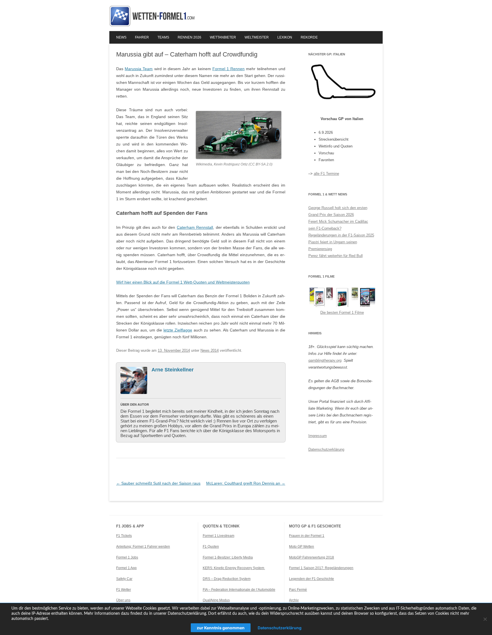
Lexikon (284, 37)
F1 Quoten (211, 547)
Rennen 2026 (189, 37)
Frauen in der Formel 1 (306, 536)
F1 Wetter (123, 590)
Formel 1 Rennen (228, 68)
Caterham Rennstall (195, 227)
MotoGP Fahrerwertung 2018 (311, 557)
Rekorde (309, 37)
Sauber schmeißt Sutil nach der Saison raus (158, 483)
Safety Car (124, 579)
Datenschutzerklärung (326, 449)
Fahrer (142, 37)
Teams (163, 37)
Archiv (294, 600)
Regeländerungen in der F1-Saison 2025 (341, 235)
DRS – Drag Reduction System (227, 579)
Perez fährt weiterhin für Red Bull (335, 256)
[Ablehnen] (485, 619)
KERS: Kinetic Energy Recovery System (234, 568)
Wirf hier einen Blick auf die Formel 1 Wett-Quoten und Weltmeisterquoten (183, 282)
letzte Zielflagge (177, 330)
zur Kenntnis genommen (221, 627)
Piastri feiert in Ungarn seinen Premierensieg (332, 245)
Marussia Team (139, 68)
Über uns (123, 600)
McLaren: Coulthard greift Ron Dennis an (245, 483)
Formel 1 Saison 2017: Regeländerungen (321, 568)
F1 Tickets (124, 536)
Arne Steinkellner (172, 370)
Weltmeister (257, 37)
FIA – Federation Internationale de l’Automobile (239, 590)
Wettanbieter (223, 37)
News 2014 (209, 350)
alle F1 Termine (326, 173)
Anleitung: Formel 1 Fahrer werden (143, 547)
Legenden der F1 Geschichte (311, 579)
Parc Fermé (298, 590)
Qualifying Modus (216, 600)
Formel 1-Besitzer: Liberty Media (228, 557)
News (121, 37)
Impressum (317, 436)
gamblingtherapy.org (324, 360)
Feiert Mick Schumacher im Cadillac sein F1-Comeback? (338, 224)
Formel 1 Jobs (127, 557)
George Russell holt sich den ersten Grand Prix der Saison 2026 (337, 211)
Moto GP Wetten (301, 547)
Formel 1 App (126, 568)
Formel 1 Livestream (218, 536)
